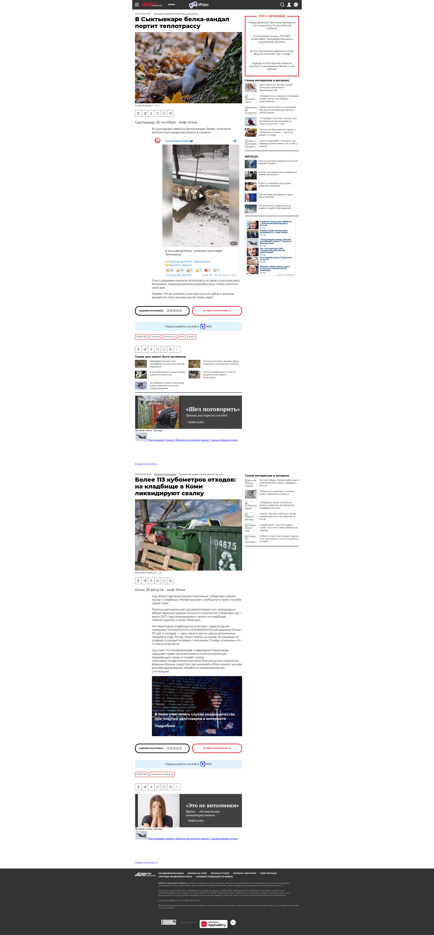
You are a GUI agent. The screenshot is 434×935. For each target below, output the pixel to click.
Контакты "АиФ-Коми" (244, 873)
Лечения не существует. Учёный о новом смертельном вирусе (277, 492)
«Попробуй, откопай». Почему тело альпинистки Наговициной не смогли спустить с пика (278, 121)
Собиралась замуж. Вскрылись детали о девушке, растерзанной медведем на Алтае (276, 505)
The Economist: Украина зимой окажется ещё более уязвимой (274, 207)
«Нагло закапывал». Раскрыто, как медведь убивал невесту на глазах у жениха (278, 143)
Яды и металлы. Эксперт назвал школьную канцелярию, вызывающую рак (276, 87)
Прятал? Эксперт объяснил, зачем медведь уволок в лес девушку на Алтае (277, 516)
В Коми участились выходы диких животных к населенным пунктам (221, 362)
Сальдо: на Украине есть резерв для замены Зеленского (277, 173)
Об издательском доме (171, 873)
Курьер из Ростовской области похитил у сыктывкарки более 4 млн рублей (272, 66)
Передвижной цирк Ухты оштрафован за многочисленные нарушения (167, 364)
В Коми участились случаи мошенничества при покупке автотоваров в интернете (195, 716)
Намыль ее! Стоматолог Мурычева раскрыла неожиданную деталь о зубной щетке (277, 110)
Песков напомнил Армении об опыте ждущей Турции (278, 162)
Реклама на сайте (197, 873)
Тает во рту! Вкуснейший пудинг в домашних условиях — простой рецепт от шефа (277, 132)
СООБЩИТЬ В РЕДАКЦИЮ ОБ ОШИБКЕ (214, 877)
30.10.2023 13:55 (143, 14)
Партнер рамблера (188, 922)
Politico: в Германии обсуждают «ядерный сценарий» (275, 184)
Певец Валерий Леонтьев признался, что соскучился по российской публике (272, 25)
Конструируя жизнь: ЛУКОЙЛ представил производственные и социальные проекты (272, 39)
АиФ (157, 105)
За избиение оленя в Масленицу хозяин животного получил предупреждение (167, 386)
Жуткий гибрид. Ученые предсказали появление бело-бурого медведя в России (279, 483)
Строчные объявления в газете (175, 877)
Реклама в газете (220, 873)
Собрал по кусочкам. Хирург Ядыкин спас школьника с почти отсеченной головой (279, 539)
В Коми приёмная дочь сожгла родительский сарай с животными (219, 375)
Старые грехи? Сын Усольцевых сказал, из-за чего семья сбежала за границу (278, 528)
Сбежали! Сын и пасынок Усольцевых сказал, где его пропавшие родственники (279, 99)
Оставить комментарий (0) (217, 311)
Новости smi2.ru (146, 464)
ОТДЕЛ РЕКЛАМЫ (268, 873)
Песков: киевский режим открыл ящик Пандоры (275, 195)
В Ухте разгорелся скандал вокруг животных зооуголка (168, 373)
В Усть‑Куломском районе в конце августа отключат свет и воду (272, 52)
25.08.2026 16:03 (143, 474)
